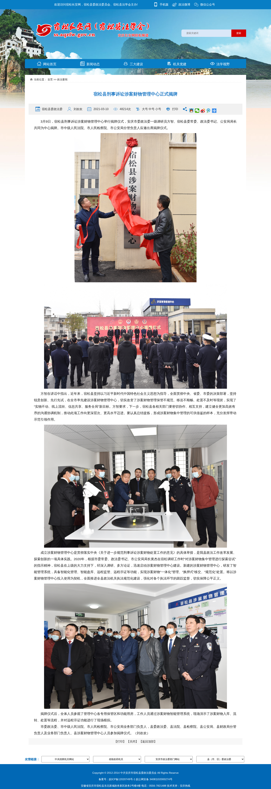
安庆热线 (185, 785)
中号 (151, 109)
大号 (145, 109)
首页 (50, 79)
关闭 (133, 741)
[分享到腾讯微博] (208, 110)
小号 (158, 109)
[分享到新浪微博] (203, 110)
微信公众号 (207, 4)
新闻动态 (93, 64)
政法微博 (184, 4)
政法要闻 (62, 79)
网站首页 (49, 64)
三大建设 (136, 64)
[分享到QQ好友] (191, 110)
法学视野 (223, 64)
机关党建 (179, 64)
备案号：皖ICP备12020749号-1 (117, 779)
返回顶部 (148, 741)
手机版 (164, 4)
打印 (175, 109)
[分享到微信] (197, 110)
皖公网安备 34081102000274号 (154, 779)
